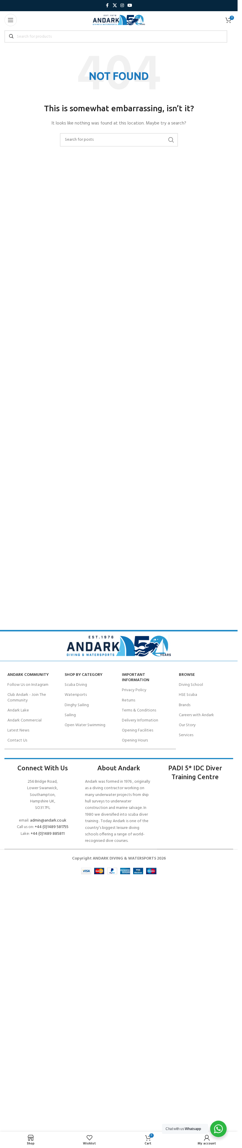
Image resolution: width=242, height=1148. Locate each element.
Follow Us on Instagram (27, 684)
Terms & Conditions (139, 710)
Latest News (18, 730)
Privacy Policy (134, 690)
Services (186, 735)
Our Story (187, 725)
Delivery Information (140, 720)
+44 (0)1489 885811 (48, 833)
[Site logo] (118, 20)
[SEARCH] (171, 140)
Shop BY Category (83, 674)
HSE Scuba (188, 694)
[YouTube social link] (130, 5)
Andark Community (28, 674)
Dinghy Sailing (77, 705)
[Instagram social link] (122, 5)
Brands (184, 705)
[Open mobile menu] (10, 20)
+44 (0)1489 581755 (51, 827)
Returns (128, 700)
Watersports (76, 694)
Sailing (70, 715)
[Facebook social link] (107, 5)
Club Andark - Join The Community (26, 697)
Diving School (191, 684)
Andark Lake (18, 710)
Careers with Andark (196, 715)
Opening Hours (135, 740)
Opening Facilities (137, 730)
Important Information (135, 677)
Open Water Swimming (85, 725)
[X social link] (115, 5)
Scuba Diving (76, 684)
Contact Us (17, 740)
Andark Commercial (24, 720)
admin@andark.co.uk (48, 820)
